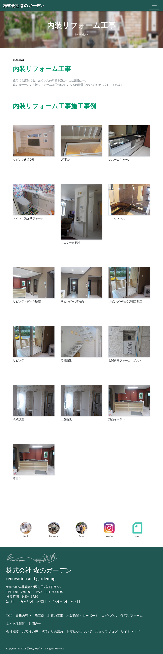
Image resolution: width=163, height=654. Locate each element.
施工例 (39, 615)
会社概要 (12, 631)
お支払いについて (79, 631)
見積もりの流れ (52, 631)
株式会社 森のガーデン (23, 5)
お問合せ (34, 623)
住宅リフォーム (131, 615)
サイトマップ (130, 631)
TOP (9, 615)
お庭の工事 (55, 615)
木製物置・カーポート (82, 615)
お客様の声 (30, 631)
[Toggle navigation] (154, 6)
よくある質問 (15, 623)
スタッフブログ (106, 631)
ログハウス (109, 615)
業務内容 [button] (22, 615)
